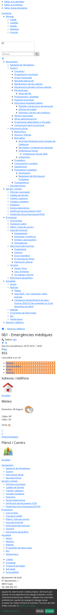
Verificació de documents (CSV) (21, 503)
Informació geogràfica (17, 531)
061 (15, 339)
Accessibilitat (12, 572)
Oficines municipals (15, 484)
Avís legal (10, 569)
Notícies (10, 372)
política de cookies (27, 605)
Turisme (10, 528)
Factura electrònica (15, 500)
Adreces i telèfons (16, 328)
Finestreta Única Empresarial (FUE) (23, 506)
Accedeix (6, 395)
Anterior (6, 436)
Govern (9, 471)
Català (13, 19)
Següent (14, 436)
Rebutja (39, 611)
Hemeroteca (12, 554)
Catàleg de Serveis (15, 487)
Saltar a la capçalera (14, 1)
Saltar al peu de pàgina (15, 7)
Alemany (14, 29)
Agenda (10, 362)
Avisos (9, 369)
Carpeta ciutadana (15, 493)
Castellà (14, 22)
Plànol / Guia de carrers (17, 519)
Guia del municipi (14, 522)
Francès (14, 32)
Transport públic (14, 516)
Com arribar (12, 512)
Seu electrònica (13, 477)
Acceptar (49, 611)
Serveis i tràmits (10, 481)
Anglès (13, 26)
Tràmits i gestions (15, 490)
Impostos (10, 497)
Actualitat (6, 535)
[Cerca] (36, 54)
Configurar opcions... (11, 611)
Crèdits (9, 559)
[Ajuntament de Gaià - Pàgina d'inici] (18, 46)
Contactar (7, 13)
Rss (7, 551)
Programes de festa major (19, 547)
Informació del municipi (18, 525)
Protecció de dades (15, 565)
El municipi (7, 509)
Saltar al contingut (13, 4)
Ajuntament (7, 465)
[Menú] (3, 58)
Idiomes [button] (10, 16)
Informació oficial (14, 474)
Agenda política (13, 366)
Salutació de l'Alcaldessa (18, 468)
